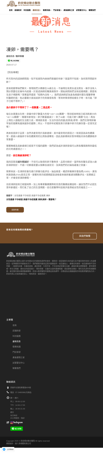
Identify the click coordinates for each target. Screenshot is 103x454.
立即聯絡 (10, 449)
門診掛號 (56, 10)
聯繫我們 (92, 10)
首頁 (11, 10)
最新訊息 (36, 10)
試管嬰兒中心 (81, 10)
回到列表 (15, 210)
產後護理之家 (69, 10)
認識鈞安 (18, 10)
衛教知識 (46, 10)
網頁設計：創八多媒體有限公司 (18, 443)
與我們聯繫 (84, 236)
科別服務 (27, 10)
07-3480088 (20, 392)
